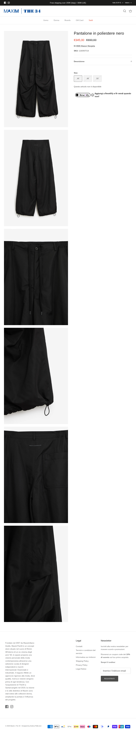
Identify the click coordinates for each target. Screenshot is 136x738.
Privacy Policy (81, 665)
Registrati (109, 679)
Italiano (127, 2)
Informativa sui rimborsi (85, 657)
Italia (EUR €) (116, 2)
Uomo (45, 20)
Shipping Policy (82, 661)
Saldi (91, 20)
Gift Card (79, 20)
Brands (68, 20)
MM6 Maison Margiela (85, 46)
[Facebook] (5, 3)
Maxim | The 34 (15, 726)
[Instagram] (9, 3)
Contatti (79, 646)
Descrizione (79, 61)
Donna (56, 20)
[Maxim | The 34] (22, 11)
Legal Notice (81, 669)
